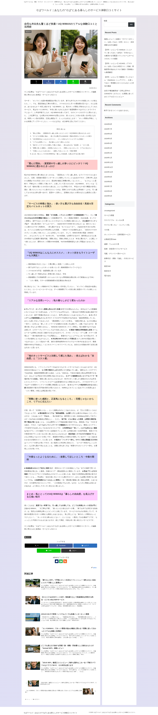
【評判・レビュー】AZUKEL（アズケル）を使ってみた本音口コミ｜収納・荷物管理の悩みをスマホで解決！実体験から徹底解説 (119, 68)
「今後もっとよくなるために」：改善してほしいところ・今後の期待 (54, 151)
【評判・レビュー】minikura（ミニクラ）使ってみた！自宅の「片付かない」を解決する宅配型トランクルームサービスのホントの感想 (119, 54)
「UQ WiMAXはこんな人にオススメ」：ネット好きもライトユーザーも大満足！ (58, 139)
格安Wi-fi (28, 537)
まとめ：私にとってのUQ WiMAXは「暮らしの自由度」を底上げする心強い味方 (58, 154)
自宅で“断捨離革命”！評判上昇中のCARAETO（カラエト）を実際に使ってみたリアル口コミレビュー (119, 94)
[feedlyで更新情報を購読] (61, 561)
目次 (58, 129)
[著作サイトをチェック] (57, 561)
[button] (85, 82)
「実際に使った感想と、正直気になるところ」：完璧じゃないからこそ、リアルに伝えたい (62, 148)
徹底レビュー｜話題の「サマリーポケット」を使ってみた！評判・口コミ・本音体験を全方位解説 (119, 42)
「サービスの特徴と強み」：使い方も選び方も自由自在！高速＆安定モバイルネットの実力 (62, 136)
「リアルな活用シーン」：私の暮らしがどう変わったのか (51, 142)
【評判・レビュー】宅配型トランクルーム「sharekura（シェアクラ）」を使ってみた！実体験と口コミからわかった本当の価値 (119, 81)
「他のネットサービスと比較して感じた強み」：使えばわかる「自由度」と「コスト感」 (61, 145)
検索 (105, 21)
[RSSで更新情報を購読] (65, 561)
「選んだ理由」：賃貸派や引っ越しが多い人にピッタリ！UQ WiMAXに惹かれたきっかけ (61, 133)
